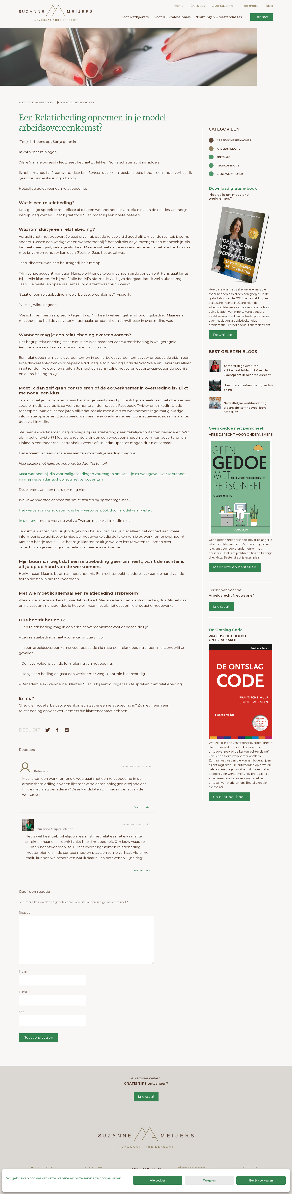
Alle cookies (158, 1180)
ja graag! (221, 607)
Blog (269, 6)
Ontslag (223, 157)
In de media (249, 6)
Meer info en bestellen (234, 567)
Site (21, 1012)
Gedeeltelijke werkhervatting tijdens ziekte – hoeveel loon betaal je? (245, 407)
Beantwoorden (142, 807)
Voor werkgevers (135, 17)
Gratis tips (197, 6)
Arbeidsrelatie (228, 148)
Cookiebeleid (247, 1167)
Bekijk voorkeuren (261, 1180)
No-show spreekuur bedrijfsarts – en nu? (248, 387)
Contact (262, 17)
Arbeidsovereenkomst (77, 102)
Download (223, 335)
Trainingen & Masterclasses (219, 17)
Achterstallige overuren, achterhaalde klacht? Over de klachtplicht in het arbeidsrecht (247, 370)
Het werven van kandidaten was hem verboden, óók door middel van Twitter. (85, 510)
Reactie (26, 912)
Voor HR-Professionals (172, 17)
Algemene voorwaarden (197, 1167)
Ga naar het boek (229, 797)
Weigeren (209, 1180)
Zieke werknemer (230, 173)
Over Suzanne (222, 6)
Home (178, 6)
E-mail (25, 992)
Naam (24, 971)
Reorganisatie (228, 165)
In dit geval (28, 521)
